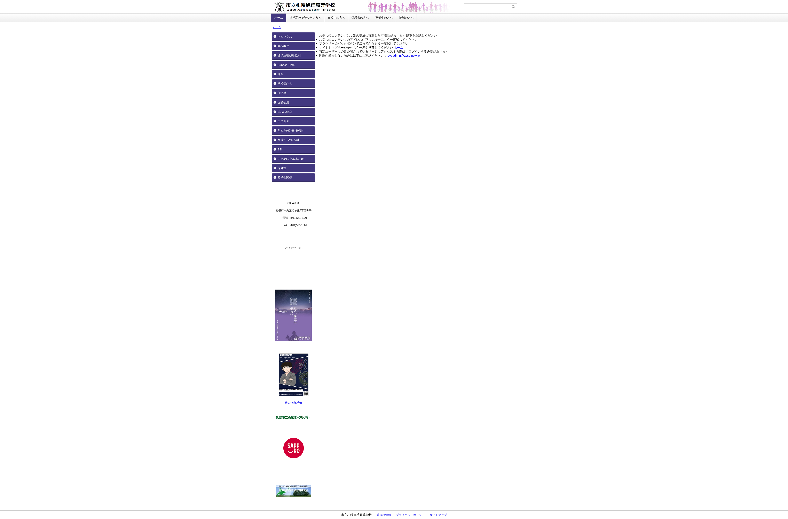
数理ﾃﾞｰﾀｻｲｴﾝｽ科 (288, 140)
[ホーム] (368, 6)
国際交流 (283, 102)
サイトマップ (438, 515)
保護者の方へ (360, 17)
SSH (280, 149)
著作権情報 (384, 515)
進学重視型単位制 (289, 55)
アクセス (283, 121)
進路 (280, 74)
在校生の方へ (336, 17)
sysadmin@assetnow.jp (404, 55)
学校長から (285, 83)
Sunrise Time (286, 64)
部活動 (282, 93)
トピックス (285, 36)
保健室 (282, 168)
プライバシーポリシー (410, 515)
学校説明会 (285, 111)
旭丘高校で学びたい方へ (305, 17)
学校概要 (283, 46)
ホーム (278, 17)
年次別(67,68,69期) (290, 130)
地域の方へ (406, 17)
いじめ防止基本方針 (291, 158)
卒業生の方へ (384, 17)
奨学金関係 (285, 177)
